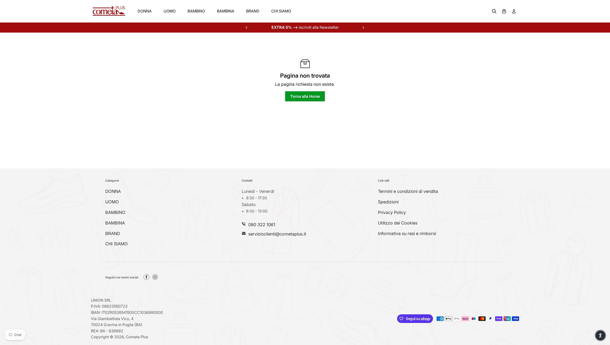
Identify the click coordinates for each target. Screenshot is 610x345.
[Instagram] (155, 277)
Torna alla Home (305, 96)
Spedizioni (388, 201)
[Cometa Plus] (109, 11)
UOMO (170, 11)
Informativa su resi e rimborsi (407, 233)
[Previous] (247, 27)
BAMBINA (225, 11)
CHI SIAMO (281, 11)
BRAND (252, 11)
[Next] (363, 27)
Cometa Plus (137, 336)
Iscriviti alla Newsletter (305, 27)
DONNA (145, 11)
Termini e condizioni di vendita (408, 191)
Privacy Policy (392, 212)
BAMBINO (196, 11)
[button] (600, 335)
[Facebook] (146, 277)
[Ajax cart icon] (504, 11)
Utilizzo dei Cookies (397, 222)
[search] (494, 11)
